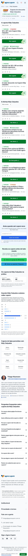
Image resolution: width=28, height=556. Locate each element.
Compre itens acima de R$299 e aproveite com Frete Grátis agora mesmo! (13, 150)
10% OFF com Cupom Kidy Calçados (11, 32)
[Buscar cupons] (17, 2)
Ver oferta (13, 122)
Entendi (23, 554)
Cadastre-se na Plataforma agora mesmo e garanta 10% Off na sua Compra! (13, 169)
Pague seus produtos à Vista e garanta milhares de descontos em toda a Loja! (13, 188)
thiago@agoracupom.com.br (11, 524)
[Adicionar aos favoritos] (7, 37)
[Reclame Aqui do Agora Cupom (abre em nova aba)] (7, 545)
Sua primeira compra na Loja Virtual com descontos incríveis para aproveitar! (13, 131)
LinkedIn (4, 397)
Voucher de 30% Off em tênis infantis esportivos (12, 66)
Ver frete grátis (13, 160)
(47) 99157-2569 (8, 529)
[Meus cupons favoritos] (21, 2)
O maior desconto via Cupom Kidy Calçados (14, 83)
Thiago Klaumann (13, 377)
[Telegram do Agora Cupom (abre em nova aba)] (11, 545)
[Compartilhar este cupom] (9, 37)
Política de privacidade (6, 554)
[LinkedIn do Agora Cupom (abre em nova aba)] (3, 545)
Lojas (7, 6)
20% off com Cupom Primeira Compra (12, 49)
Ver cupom (12, 41)
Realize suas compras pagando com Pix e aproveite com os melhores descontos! (13, 112)
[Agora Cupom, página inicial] (8, 2)
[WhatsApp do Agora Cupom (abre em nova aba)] (15, 545)
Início (2, 6)
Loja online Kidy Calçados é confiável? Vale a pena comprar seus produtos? (13, 207)
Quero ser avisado (14, 237)
